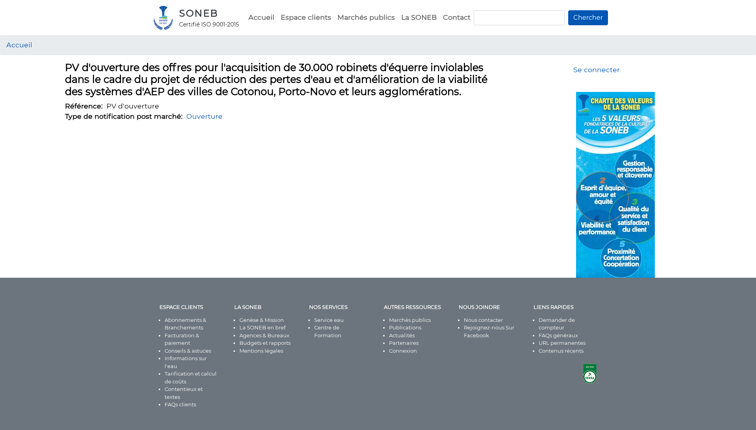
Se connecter (596, 69)
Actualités (402, 335)
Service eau (329, 320)
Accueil (261, 17)
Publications (405, 327)
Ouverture (204, 116)
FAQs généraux (558, 335)
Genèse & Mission (261, 320)
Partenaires (404, 343)
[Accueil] (166, 18)
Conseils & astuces (188, 351)
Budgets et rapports (265, 343)
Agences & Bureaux (264, 335)
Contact (457, 17)
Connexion (403, 351)
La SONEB (419, 17)
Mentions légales (261, 351)
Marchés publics (366, 17)
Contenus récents (561, 351)
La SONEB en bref (262, 327)
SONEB (198, 13)
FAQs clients (180, 404)
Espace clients (306, 17)
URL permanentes (562, 343)
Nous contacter (483, 320)
